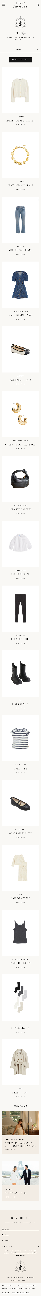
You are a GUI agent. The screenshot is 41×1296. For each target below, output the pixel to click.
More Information (20, 1292)
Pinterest (30, 1277)
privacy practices (20, 1255)
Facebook (15, 1280)
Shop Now (20, 124)
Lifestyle (9, 1139)
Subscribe (8, 1246)
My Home (20, 1139)
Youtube (26, 1280)
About (9, 1277)
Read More (10, 1149)
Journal (9, 1189)
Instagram (18, 1277)
